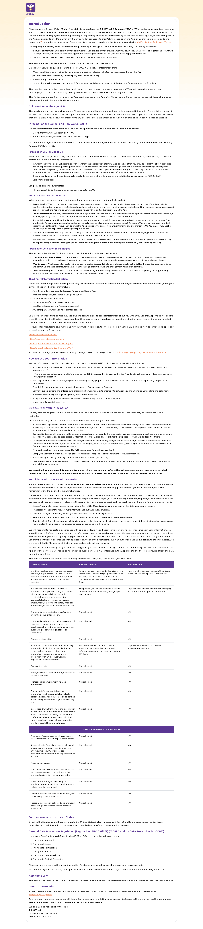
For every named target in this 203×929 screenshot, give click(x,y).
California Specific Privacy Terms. (154, 42)
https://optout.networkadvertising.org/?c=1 (51, 348)
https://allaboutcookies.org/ (43, 334)
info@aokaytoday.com (40, 894)
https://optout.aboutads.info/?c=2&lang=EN (51, 343)
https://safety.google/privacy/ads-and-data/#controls (140, 352)
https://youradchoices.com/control (46, 339)
